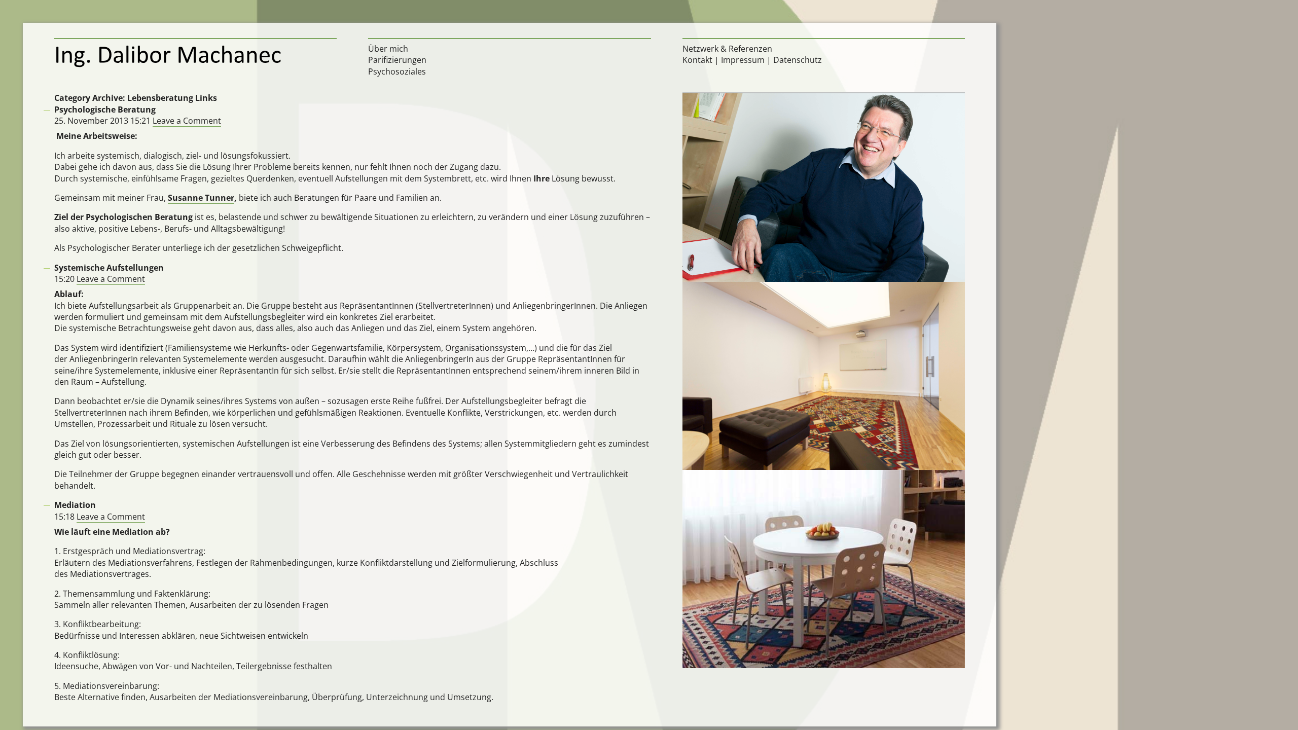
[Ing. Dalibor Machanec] (195, 55)
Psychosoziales (397, 71)
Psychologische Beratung (105, 109)
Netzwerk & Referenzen (727, 48)
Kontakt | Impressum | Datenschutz (752, 59)
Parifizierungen (397, 59)
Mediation (75, 504)
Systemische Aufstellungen (109, 267)
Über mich (388, 48)
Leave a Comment (187, 120)
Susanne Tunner (201, 197)
